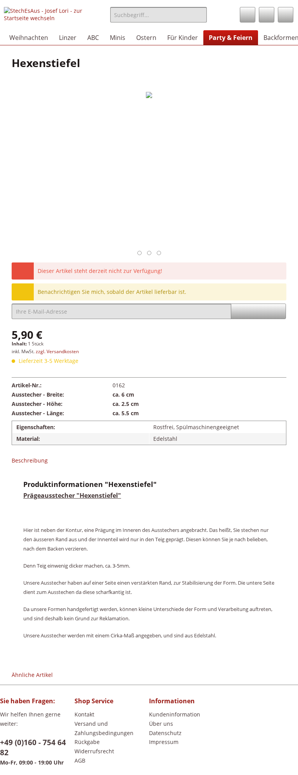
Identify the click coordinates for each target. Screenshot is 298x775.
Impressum (163, 742)
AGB (79, 760)
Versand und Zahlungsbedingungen (103, 728)
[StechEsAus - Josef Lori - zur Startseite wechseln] (45, 16)
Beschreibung (30, 460)
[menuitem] (158, 18)
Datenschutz (165, 733)
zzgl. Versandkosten (57, 351)
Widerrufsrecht (94, 751)
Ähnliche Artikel (32, 674)
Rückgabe (87, 742)
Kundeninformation (174, 714)
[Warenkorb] (285, 14)
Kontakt (84, 714)
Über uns (161, 723)
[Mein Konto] (266, 14)
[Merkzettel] (247, 14)
